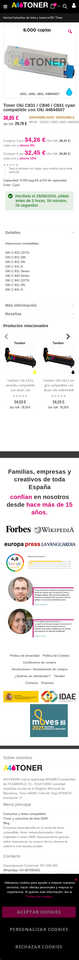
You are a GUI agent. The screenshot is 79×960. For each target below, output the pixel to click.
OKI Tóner (56, 17)
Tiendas (59, 676)
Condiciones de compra (39, 662)
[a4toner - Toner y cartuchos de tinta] (30, 6)
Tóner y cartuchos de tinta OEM (25, 818)
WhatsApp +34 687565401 (21, 870)
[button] (70, 35)
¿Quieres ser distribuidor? (32, 676)
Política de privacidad (25, 655)
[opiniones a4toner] (39, 604)
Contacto (31, 683)
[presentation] (39, 232)
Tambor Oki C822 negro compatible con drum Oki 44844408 (59, 385)
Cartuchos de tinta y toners (30, 17)
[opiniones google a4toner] (39, 573)
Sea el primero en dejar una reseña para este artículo (40, 170)
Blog (6, 823)
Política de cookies (39, 896)
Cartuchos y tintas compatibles (24, 814)
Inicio (6, 17)
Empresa (47, 683)
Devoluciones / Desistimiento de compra (39, 669)
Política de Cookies (56, 655)
